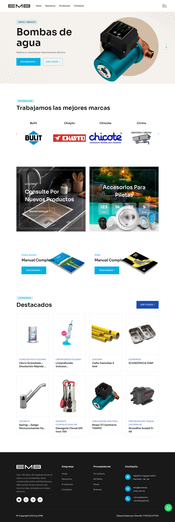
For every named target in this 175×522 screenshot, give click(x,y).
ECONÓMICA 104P (141, 363)
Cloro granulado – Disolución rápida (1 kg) (32, 366)
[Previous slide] (158, 134)
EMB (40, 515)
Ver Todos (146, 304)
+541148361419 (140, 497)
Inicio (39, 5)
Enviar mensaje (38, 211)
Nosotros (50, 5)
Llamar (24, 61)
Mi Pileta (97, 479)
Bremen (97, 489)
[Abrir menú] (164, 6)
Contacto (79, 5)
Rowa (96, 484)
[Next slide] (16, 134)
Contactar (47, 61)
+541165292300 (141, 501)
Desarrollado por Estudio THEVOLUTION (137, 515)
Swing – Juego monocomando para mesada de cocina (32, 428)
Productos (64, 5)
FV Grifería (99, 473)
